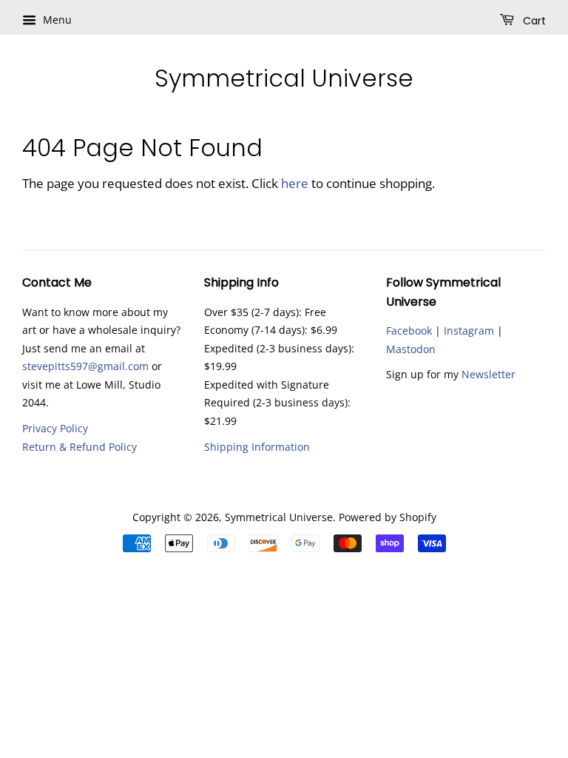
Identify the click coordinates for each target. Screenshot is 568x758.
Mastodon (411, 349)
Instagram (469, 330)
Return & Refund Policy (79, 447)
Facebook (409, 330)
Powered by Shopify (387, 517)
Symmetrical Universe (284, 78)
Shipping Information (257, 447)
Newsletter (488, 374)
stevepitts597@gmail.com (85, 366)
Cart (533, 20)
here (294, 183)
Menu (56, 20)
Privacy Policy (55, 428)
